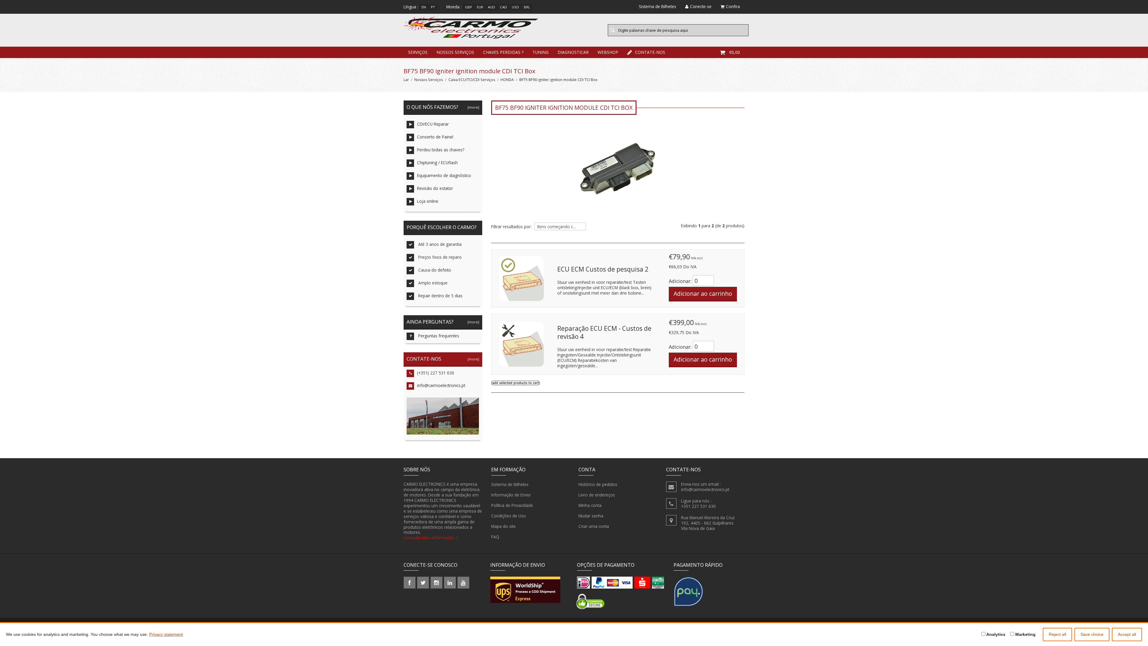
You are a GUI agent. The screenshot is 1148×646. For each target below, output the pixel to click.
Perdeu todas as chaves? (440, 150)
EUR (480, 7)
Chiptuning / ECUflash (437, 162)
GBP (468, 7)
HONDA (507, 79)
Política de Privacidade (512, 505)
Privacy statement (166, 634)
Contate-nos (650, 52)
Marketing (1025, 634)
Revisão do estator (435, 188)
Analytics (995, 634)
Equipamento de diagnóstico (444, 175)
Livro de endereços (596, 495)
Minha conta (590, 505)
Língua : (411, 7)
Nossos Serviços (455, 52)
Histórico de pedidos (597, 484)
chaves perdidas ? (503, 52)
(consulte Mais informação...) (431, 537)
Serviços (418, 52)
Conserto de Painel (435, 137)
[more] (472, 107)
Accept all (1127, 634)
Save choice (1091, 634)
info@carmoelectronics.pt (441, 385)
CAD (503, 7)
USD (515, 7)
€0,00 (734, 52)
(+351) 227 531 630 (435, 373)
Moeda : (454, 7)
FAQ (495, 537)
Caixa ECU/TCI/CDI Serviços (471, 79)
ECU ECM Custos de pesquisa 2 (602, 269)
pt (433, 7)
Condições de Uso (508, 516)
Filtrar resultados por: (511, 226)
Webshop (608, 52)
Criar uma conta (593, 526)
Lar (406, 79)
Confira (733, 6)
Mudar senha (590, 516)
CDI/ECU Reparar (433, 124)
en (424, 7)
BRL (527, 7)
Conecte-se (701, 6)
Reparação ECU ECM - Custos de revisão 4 (604, 332)
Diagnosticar (573, 52)
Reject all (1057, 634)
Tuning (540, 52)
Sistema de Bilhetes (510, 484)
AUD (491, 7)
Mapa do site (503, 526)
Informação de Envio (511, 495)
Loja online (427, 201)
